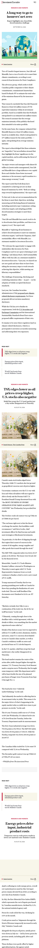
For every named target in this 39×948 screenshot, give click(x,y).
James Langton (7, 64)
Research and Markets (19, 8)
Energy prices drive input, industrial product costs (14, 362)
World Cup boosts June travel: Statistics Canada (13, 372)
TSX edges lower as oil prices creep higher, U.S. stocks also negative (17, 352)
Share (32, 64)
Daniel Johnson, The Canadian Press (13, 444)
